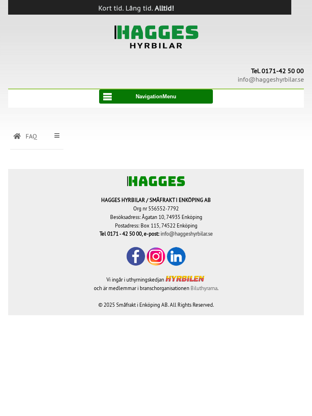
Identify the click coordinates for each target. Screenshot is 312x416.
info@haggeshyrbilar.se (186, 233)
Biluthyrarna (204, 288)
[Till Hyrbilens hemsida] (185, 279)
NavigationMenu (156, 96)
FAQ (30, 136)
